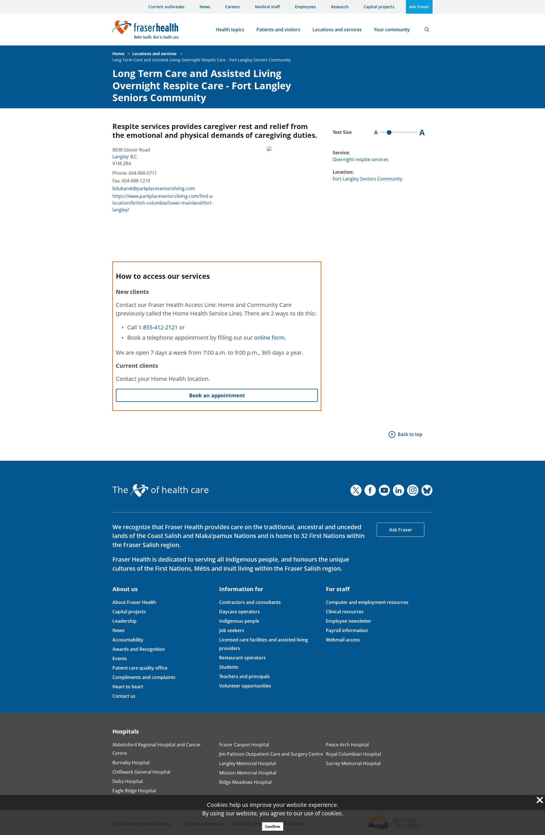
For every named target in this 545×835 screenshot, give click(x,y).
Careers (232, 6)
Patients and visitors (278, 29)
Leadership (124, 621)
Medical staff (267, 6)
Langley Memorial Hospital (247, 763)
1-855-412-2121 (158, 327)
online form (269, 337)
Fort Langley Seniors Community (367, 179)
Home (118, 53)
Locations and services (337, 29)
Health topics (230, 29)
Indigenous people (239, 621)
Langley (120, 156)
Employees (305, 6)
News (205, 6)
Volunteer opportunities (245, 686)
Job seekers (231, 630)
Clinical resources (345, 611)
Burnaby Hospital (131, 762)
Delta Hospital (127, 781)
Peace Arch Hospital (347, 744)
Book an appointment (217, 395)
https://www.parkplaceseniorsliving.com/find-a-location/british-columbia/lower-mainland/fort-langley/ (162, 203)
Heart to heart (127, 687)
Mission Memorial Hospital (247, 773)
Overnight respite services (361, 159)
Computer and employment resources (367, 602)
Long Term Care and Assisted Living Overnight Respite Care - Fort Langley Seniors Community (201, 60)
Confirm (272, 826)
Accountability (127, 640)
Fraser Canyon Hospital (244, 744)
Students (228, 667)
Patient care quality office (139, 668)
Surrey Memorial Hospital (353, 763)
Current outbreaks (166, 6)
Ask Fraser (419, 6)
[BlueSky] (427, 490)
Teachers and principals (244, 676)
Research (340, 6)
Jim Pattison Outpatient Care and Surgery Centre (271, 754)
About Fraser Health (134, 602)
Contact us (123, 696)
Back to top (410, 434)
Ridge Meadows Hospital (245, 782)
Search (427, 29)
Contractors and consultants (250, 602)
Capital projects (379, 6)
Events (119, 658)
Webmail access (343, 640)
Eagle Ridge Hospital (134, 791)
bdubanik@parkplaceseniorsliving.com (153, 188)
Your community (392, 29)
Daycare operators (239, 611)
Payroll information (347, 630)
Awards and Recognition (138, 649)
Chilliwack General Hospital (141, 772)
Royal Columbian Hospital (353, 754)
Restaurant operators (242, 658)
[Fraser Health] (145, 29)
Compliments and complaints (143, 677)
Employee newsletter (348, 621)
